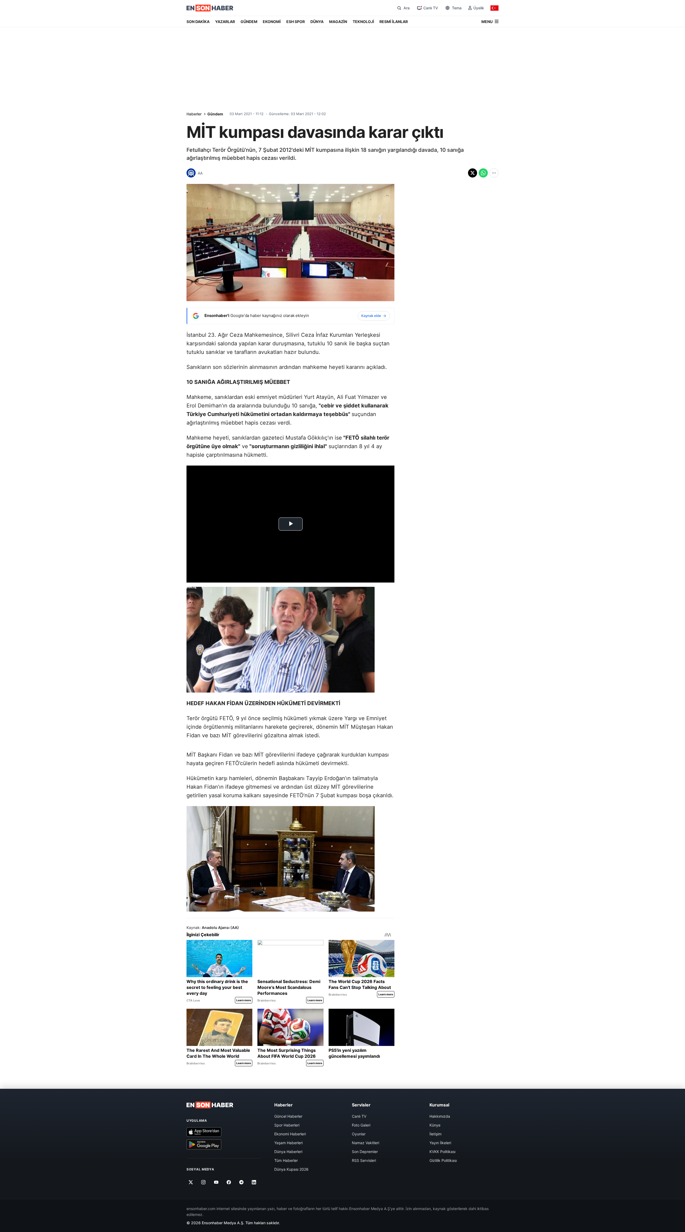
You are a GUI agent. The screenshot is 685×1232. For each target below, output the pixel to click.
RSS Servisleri (364, 1160)
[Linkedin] (254, 1182)
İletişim (435, 1134)
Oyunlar (359, 1134)
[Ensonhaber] (210, 8)
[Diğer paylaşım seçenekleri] (493, 172)
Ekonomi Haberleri (290, 1134)
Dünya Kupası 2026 (291, 1169)
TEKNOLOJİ (363, 21)
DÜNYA (317, 21)
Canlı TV (359, 1116)
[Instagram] (203, 1182)
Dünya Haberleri (288, 1151)
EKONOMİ (272, 21)
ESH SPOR (295, 21)
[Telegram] (241, 1182)
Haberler (194, 114)
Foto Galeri (361, 1125)
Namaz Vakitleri (365, 1142)
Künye (434, 1125)
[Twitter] (191, 1182)
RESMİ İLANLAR (393, 21)
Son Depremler (365, 1151)
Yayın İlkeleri (440, 1142)
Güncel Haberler (288, 1116)
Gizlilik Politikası (443, 1160)
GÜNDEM (249, 21)
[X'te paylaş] (472, 172)
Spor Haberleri (286, 1125)
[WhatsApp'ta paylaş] (483, 172)
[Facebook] (228, 1182)
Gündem (215, 114)
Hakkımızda (439, 1116)
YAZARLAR (225, 21)
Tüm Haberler (286, 1160)
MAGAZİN (338, 21)
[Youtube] (216, 1182)
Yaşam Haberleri (288, 1142)
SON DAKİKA (198, 21)
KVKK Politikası (442, 1151)
